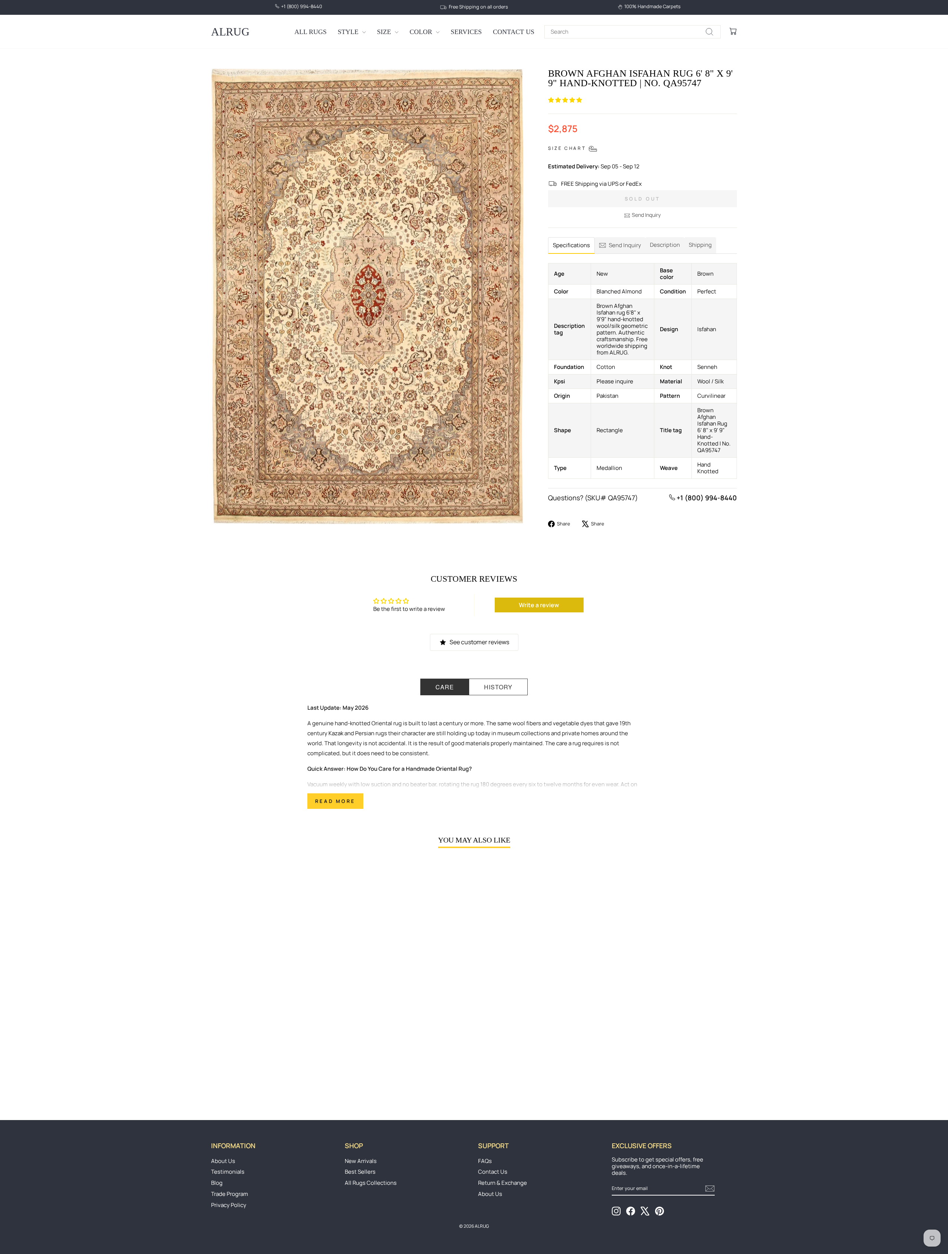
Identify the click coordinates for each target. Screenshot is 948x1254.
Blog (217, 1183)
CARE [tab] (444, 687)
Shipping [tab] (700, 245)
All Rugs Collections (371, 1183)
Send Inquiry (646, 214)
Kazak (335, 733)
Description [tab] (665, 245)
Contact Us (513, 32)
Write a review (539, 605)
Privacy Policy (228, 1205)
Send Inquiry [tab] (625, 245)
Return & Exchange (502, 1183)
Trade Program (229, 1194)
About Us (223, 1161)
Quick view (273, 1042)
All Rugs (310, 32)
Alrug (230, 32)
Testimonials (227, 1172)
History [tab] (498, 687)
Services (466, 32)
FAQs (485, 1161)
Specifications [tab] (571, 245)
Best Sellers (360, 1172)
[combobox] (632, 31)
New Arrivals (361, 1161)
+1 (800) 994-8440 (706, 497)
